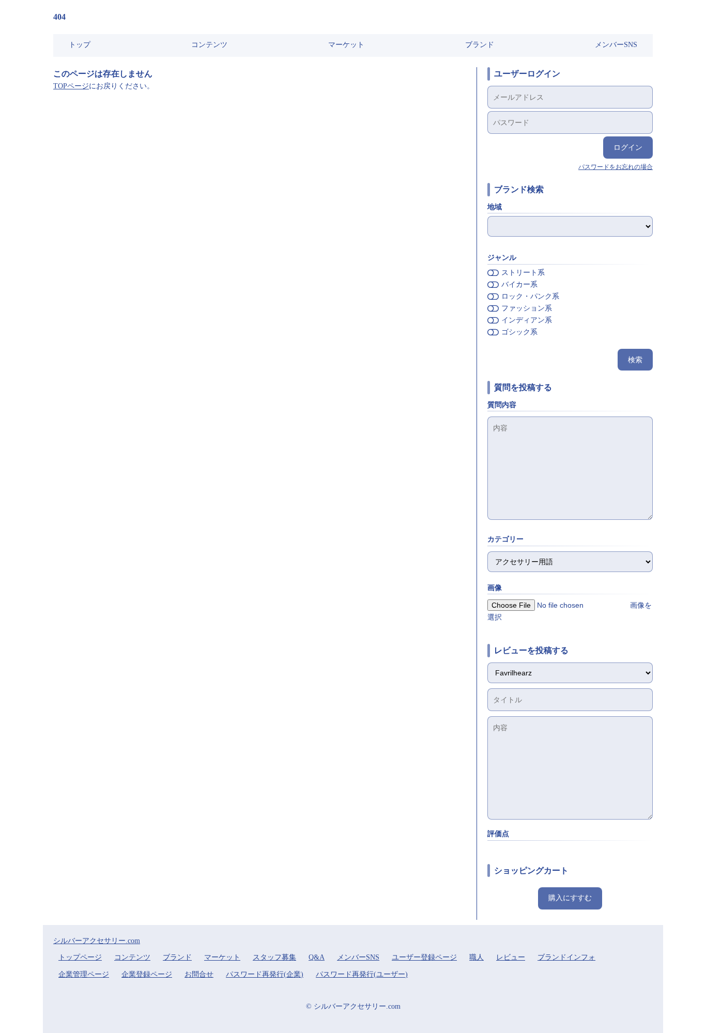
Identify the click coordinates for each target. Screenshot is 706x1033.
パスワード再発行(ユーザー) (362, 974)
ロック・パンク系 (530, 296)
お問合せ (199, 974)
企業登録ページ (146, 974)
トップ (79, 45)
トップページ (80, 957)
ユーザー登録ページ (424, 957)
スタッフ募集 (274, 957)
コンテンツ (209, 45)
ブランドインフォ (566, 957)
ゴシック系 (519, 332)
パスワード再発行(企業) (264, 974)
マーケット (346, 45)
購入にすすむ (570, 898)
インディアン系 (526, 320)
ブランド (479, 45)
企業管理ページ (83, 974)
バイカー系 (519, 284)
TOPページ (71, 86)
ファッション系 (526, 308)
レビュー (510, 957)
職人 (476, 957)
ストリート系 (523, 272)
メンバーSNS (616, 45)
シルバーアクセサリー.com (96, 941)
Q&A (317, 957)
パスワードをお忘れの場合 (615, 167)
